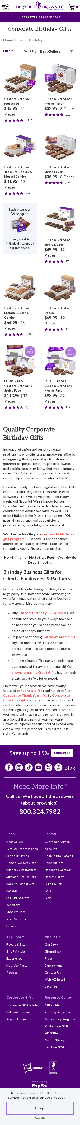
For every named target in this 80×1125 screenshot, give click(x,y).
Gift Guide (52, 1005)
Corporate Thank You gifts (25, 695)
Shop (10, 834)
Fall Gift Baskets (17, 898)
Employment (53, 965)
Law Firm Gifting (56, 1047)
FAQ (48, 891)
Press (49, 958)
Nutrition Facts (17, 965)
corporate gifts (29, 690)
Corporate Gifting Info (22, 1005)
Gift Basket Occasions (22, 848)
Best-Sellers (15, 841)
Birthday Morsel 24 (59, 637)
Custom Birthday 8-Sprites (40, 613)
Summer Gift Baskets (21, 877)
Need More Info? (40, 787)
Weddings (13, 905)
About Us (52, 937)
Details (40, 1118)
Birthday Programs (58, 1012)
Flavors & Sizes (16, 944)
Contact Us (53, 972)
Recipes (11, 972)
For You (51, 834)
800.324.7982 (40, 812)
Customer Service (57, 841)
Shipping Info (54, 862)
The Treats (15, 937)
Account (51, 848)
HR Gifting (52, 1033)
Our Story (52, 944)
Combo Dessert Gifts (21, 862)
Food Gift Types (17, 855)
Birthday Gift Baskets (21, 870)
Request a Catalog (58, 870)
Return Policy (54, 877)
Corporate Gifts (19, 997)
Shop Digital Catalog (59, 855)
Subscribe (62, 752)
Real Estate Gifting (58, 1026)
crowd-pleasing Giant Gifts (34, 672)
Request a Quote (18, 1019)
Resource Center (59, 997)
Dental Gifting (55, 1040)
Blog (69, 767)
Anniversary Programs (60, 1019)
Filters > (9, 51)
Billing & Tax (53, 884)
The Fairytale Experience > (40, 17)
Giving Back (53, 951)
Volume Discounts (19, 1012)
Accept (40, 1108)
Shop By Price (16, 912)
